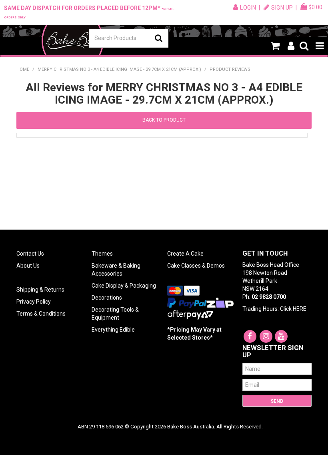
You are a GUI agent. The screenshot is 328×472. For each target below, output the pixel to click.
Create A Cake (185, 253)
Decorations (107, 297)
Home (22, 69)
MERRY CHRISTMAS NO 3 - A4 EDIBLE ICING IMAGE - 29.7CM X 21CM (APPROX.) (119, 69)
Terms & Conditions (41, 313)
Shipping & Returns (40, 289)
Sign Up (282, 7)
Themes (102, 253)
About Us (28, 265)
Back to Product (164, 120)
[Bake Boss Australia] (72, 41)
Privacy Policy (33, 301)
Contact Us (30, 253)
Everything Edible (113, 329)
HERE (299, 309)
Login (248, 7)
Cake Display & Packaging (124, 285)
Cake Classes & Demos (196, 265)
